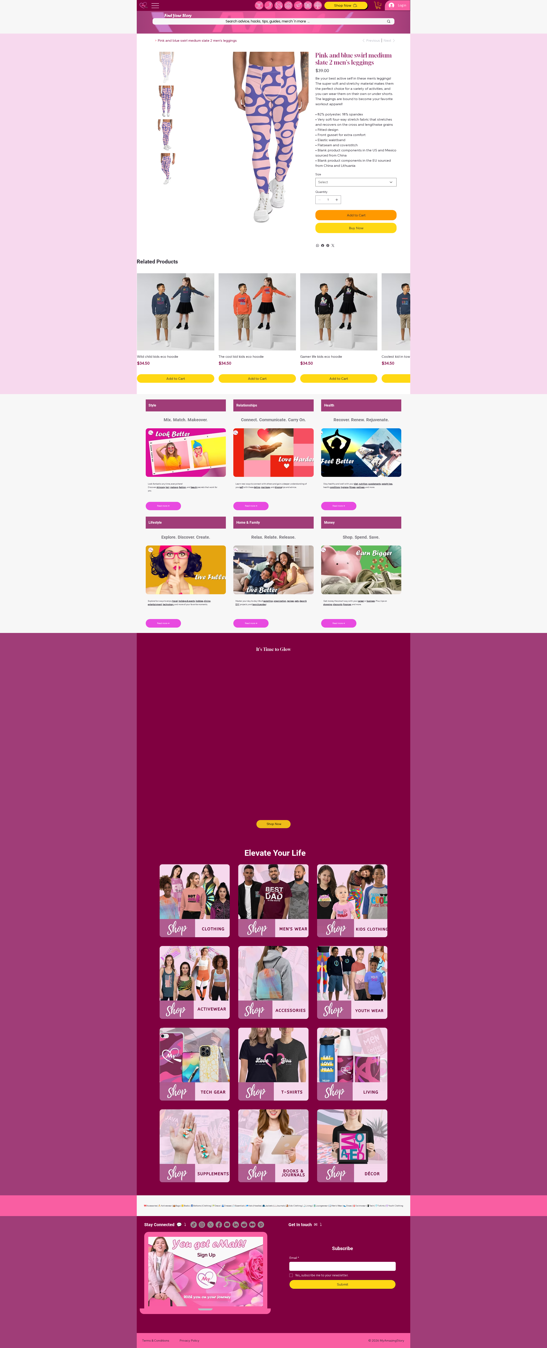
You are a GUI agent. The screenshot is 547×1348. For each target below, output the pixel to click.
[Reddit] (244, 1219)
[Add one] (336, 199)
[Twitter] (333, 245)
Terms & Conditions (155, 1335)
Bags (177, 1200)
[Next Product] (404, 311)
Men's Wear (336, 1200)
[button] (378, 5)
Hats (250, 1200)
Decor (218, 1200)
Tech (371, 1200)
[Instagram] (202, 1219)
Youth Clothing (395, 1200)
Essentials (239, 1200)
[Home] (152, 40)
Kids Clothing (295, 1200)
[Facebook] (323, 245)
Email (294, 1252)
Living (309, 1200)
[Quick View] (175, 312)
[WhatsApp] (317, 245)
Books (187, 1200)
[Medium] (252, 1219)
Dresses (227, 1200)
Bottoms (197, 1200)
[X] (210, 1219)
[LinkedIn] (235, 1219)
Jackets (269, 1200)
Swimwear (360, 1200)
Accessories (151, 1200)
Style (152, 400)
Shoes (349, 1200)
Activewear (166, 1200)
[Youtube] (227, 1219)
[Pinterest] (328, 245)
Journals (280, 1200)
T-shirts (381, 1200)
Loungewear (322, 1200)
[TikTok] (193, 1219)
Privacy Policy (189, 1335)
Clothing (206, 1200)
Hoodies (257, 1200)
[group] (273, 325)
